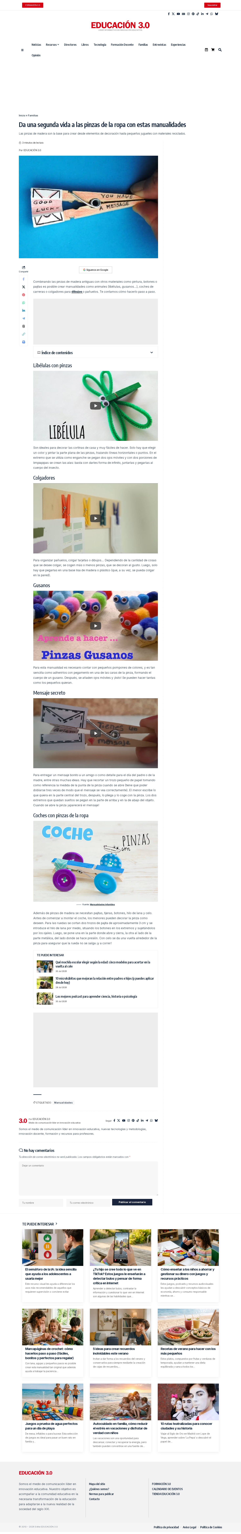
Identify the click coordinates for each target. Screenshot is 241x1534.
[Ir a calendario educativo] (206, 49)
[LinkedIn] (202, 14)
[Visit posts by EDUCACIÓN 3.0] (23, 1121)
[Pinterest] (193, 14)
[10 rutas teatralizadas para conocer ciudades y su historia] (188, 1402)
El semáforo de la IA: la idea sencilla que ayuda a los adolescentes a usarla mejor (50, 1273)
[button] (219, 49)
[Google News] (183, 14)
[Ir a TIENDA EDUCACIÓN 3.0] (212, 49)
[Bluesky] (216, 14)
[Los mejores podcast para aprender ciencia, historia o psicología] (45, 998)
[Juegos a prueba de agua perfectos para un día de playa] (52, 1402)
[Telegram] (207, 14)
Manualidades (63, 1102)
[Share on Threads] (24, 326)
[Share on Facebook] (24, 279)
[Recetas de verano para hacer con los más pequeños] (188, 1327)
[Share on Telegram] (24, 318)
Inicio (22, 115)
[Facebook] (169, 14)
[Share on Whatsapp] (24, 303)
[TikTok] (198, 14)
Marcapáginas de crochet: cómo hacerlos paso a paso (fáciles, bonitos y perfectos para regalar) (49, 1353)
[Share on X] (24, 287)
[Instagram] (188, 14)
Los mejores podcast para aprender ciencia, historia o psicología (96, 996)
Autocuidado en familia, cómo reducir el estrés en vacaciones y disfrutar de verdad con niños (120, 1428)
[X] (173, 14)
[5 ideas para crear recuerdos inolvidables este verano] (120, 1327)
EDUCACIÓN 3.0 (32, 150)
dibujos (77, 291)
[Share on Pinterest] (24, 295)
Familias (33, 115)
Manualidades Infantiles (102, 904)
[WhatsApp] (212, 14)
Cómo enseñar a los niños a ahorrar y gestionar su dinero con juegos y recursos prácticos (187, 1273)
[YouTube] (178, 14)
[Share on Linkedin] (24, 310)
